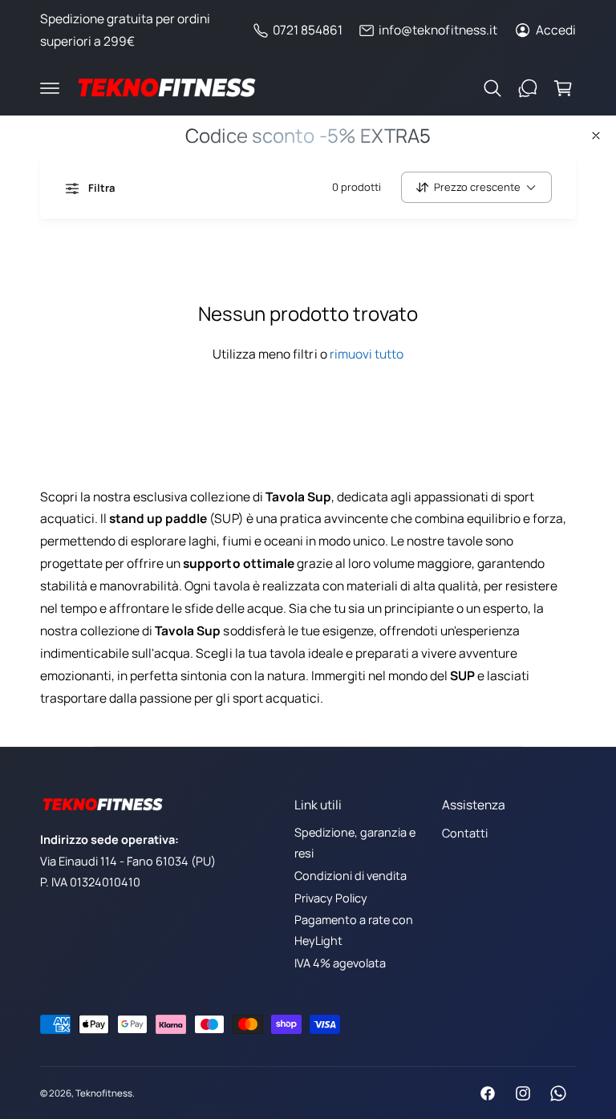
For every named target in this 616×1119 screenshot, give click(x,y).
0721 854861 (307, 30)
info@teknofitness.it (437, 30)
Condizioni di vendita (350, 875)
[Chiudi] (596, 136)
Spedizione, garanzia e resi (354, 843)
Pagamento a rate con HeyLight (353, 930)
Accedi (556, 30)
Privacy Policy (330, 898)
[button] (49, 88)
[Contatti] (527, 88)
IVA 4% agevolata (340, 963)
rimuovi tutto (366, 354)
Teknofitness (103, 1093)
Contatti (465, 833)
